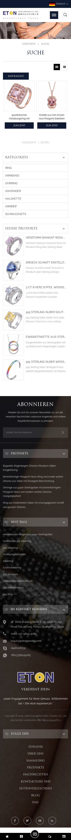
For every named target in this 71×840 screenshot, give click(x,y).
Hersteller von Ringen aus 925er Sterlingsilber (27, 534)
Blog (35, 795)
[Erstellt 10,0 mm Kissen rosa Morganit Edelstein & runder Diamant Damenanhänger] (52, 96)
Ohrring (11, 183)
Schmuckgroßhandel (14, 554)
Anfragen (16, 76)
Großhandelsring (12, 567)
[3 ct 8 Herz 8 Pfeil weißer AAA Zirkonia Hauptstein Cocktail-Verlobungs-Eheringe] (13, 295)
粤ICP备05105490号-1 (49, 720)
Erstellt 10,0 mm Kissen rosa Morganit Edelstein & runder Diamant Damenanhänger (52, 117)
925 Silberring (10, 547)
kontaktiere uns (35, 781)
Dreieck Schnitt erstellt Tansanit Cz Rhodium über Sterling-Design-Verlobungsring (46, 262)
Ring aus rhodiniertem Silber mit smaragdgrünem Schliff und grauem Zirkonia (33, 505)
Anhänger (13, 191)
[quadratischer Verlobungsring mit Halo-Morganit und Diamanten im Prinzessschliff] (19, 96)
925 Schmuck (10, 574)
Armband (12, 175)
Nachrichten (35, 774)
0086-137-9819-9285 (23, 633)
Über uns (35, 753)
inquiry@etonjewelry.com (26, 640)
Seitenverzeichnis (35, 788)
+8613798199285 (21, 655)
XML (35, 802)
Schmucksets (15, 214)
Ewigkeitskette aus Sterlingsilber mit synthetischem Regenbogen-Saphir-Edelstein (46, 336)
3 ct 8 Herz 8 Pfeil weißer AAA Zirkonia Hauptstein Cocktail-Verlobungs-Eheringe (46, 287)
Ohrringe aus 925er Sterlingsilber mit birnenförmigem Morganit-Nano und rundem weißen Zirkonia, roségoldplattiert (32, 491)
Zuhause (35, 746)
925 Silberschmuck (13, 587)
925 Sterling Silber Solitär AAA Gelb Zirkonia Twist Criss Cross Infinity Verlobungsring (46, 312)
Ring (8, 167)
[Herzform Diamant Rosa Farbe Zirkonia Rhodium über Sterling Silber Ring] (13, 245)
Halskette (13, 198)
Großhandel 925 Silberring (17, 541)
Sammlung (35, 760)
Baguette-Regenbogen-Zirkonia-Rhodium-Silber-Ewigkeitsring (30, 468)
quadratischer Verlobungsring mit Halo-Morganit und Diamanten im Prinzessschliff (19, 117)
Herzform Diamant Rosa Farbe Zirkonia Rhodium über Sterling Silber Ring (46, 237)
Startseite (28, 43)
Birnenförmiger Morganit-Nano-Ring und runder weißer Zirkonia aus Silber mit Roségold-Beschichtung (33, 478)
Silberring (8, 561)
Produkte (35, 767)
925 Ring (7, 594)
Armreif (11, 206)
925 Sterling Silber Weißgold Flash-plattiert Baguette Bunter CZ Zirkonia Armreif (46, 361)
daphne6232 (18, 648)
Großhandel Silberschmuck (18, 581)
